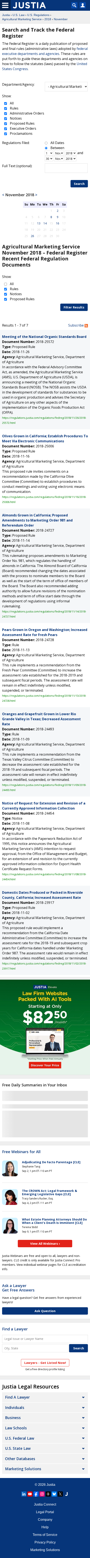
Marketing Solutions (23, 1468)
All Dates (57, 142)
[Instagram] (42, 1494)
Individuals (14, 1407)
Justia (6, 15)
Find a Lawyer (15, 1328)
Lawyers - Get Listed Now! (45, 1363)
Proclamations (20, 133)
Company (45, 1519)
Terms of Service (45, 1535)
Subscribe (76, 325)
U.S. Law (18, 15)
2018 (47, 19)
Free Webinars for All (21, 1152)
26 (32, 236)
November (61, 19)
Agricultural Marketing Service (22, 19)
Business (13, 1417)
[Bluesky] (54, 1494)
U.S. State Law (18, 1448)
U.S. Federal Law (19, 1438)
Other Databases (20, 1458)
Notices (15, 118)
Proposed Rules (22, 123)
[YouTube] (29, 1494)
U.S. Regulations (38, 15)
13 (38, 223)
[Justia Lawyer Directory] (66, 1494)
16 (57, 223)
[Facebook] (36, 1494)
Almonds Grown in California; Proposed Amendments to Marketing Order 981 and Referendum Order (37, 520)
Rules (13, 108)
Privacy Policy (45, 1542)
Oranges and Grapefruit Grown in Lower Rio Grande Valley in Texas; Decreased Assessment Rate (41, 719)
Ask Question (45, 1311)
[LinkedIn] (23, 1494)
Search (79, 183)
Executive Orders (22, 128)
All (11, 103)
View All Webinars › (45, 1243)
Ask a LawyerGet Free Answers (18, 1288)
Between (57, 147)
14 (45, 223)
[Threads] (48, 1494)
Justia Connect (45, 1504)
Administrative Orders (26, 113)
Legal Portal (45, 1512)
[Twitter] (60, 1494)
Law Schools (16, 1427)
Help (45, 1527)
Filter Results (74, 307)
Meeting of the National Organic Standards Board (44, 336)
